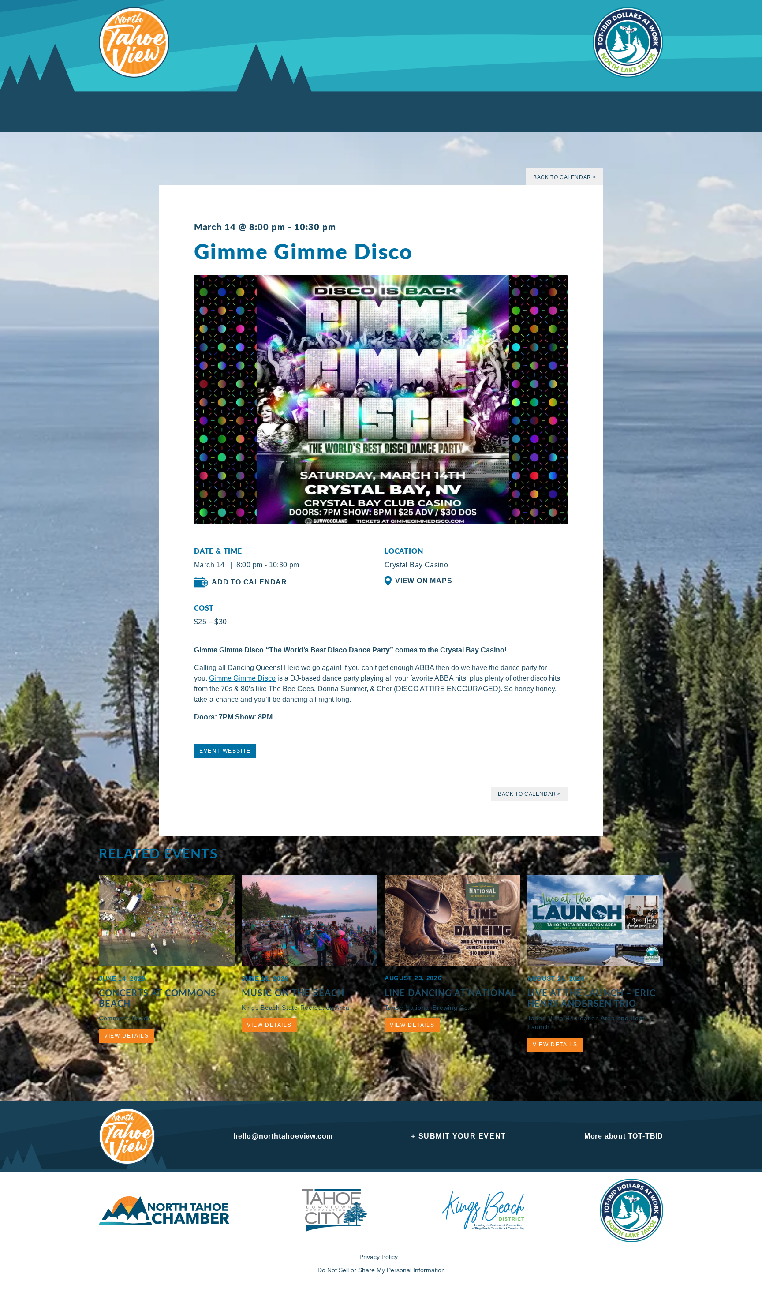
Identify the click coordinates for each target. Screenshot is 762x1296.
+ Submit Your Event (458, 1136)
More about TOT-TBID (623, 1136)
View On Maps (423, 580)
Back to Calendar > (564, 177)
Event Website (225, 751)
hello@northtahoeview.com (283, 1136)
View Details (126, 1036)
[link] (242, 678)
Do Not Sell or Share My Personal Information (381, 1270)
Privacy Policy (378, 1256)
